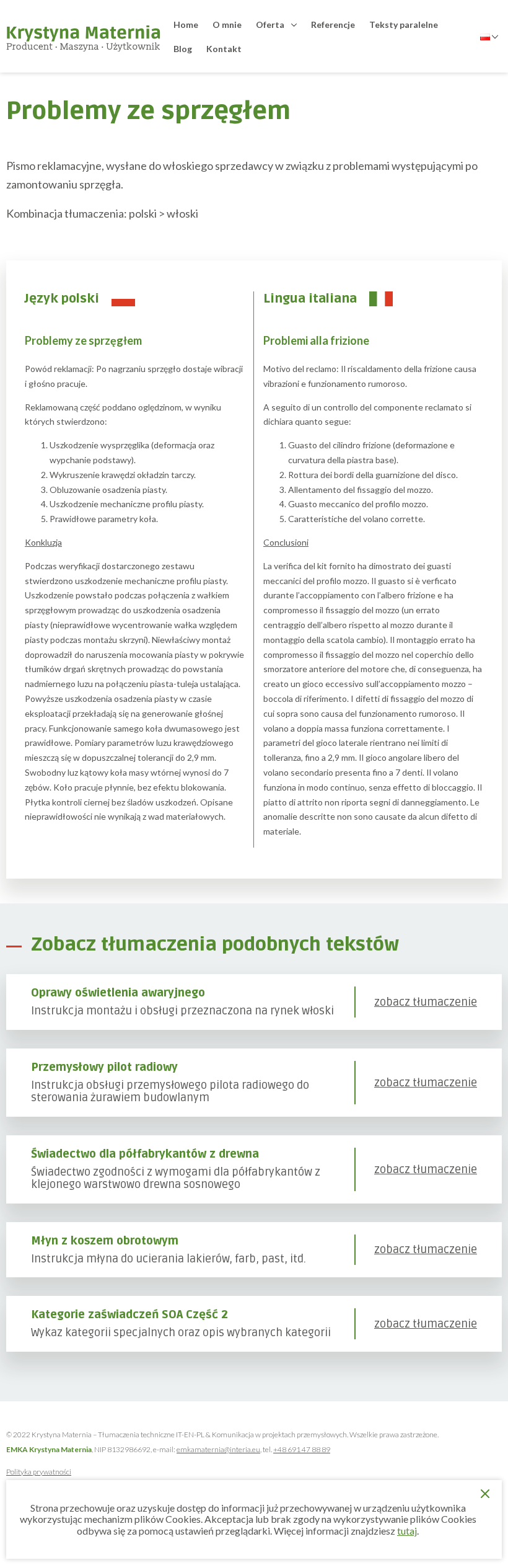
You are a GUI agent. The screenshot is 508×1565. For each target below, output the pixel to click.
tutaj (407, 1530)
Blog (182, 48)
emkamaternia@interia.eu (218, 1449)
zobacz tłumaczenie (425, 1002)
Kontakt (224, 48)
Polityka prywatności (38, 1471)
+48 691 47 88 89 (301, 1449)
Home (185, 24)
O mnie (227, 24)
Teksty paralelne (403, 24)
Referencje (333, 24)
